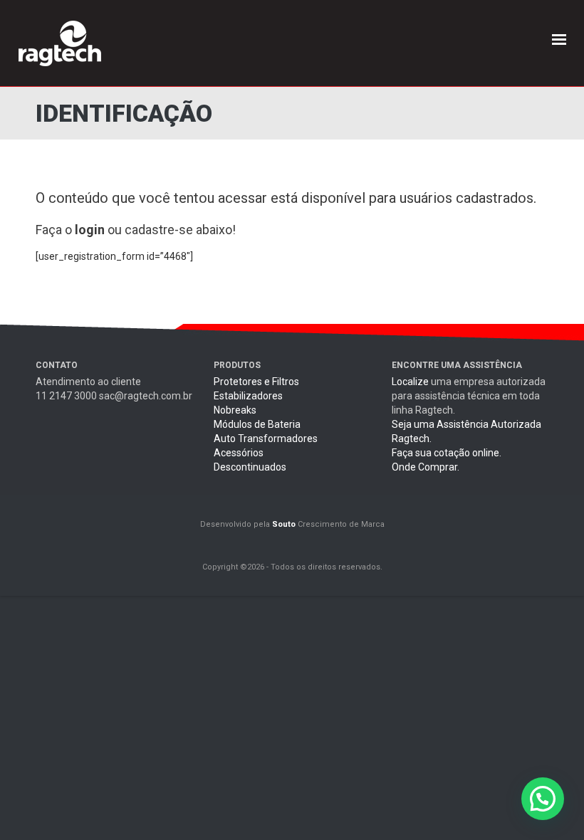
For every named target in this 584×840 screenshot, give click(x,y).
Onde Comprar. (425, 467)
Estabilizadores (248, 395)
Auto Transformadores (266, 438)
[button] (542, 798)
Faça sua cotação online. (446, 452)
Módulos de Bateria (257, 424)
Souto (284, 524)
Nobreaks (235, 410)
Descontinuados (250, 467)
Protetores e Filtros (256, 381)
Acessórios (239, 452)
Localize (410, 381)
